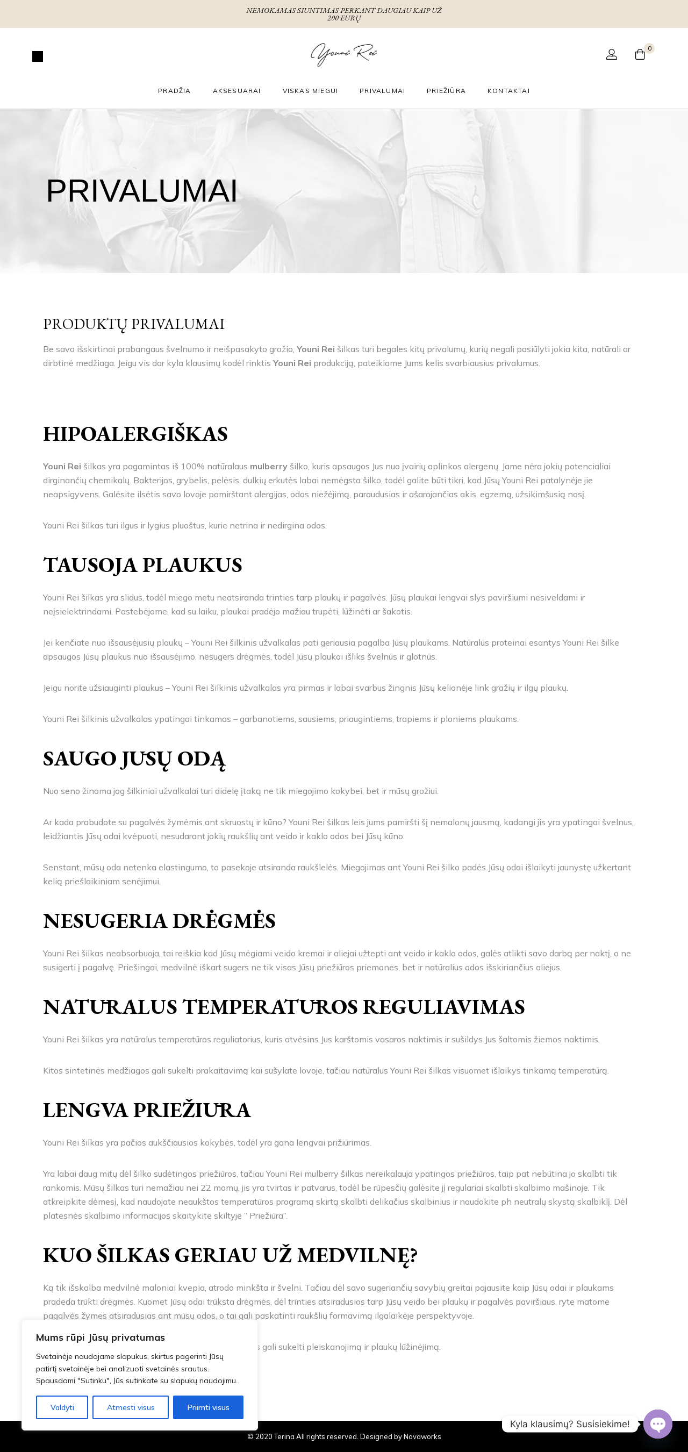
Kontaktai (509, 91)
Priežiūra (446, 91)
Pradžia (174, 91)
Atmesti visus (131, 1407)
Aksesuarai (237, 91)
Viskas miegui (311, 91)
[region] (140, 1375)
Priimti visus (209, 1407)
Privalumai (382, 91)
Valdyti (62, 1407)
